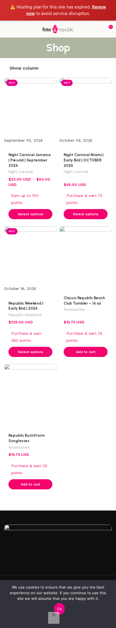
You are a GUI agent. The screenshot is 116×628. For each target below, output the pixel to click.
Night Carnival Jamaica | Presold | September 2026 (29, 160)
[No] (53, 618)
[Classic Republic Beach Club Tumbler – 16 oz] (85, 256)
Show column (24, 68)
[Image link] (58, 546)
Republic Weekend (24, 315)
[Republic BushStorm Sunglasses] (30, 394)
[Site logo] (58, 28)
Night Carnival (20, 172)
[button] (86, 352)
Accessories (74, 309)
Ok (59, 609)
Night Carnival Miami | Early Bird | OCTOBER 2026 (84, 160)
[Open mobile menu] (6, 29)
